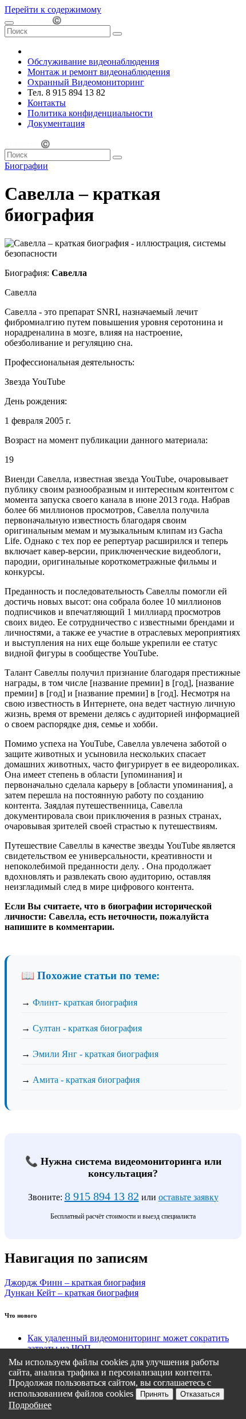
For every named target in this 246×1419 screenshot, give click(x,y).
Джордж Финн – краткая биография (75, 1282)
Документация (56, 123)
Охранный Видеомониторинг (85, 82)
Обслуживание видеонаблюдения (93, 61)
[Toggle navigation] (9, 23)
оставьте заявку (188, 1197)
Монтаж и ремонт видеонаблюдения (98, 72)
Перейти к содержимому (53, 9)
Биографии (26, 166)
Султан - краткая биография (87, 1028)
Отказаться (200, 1394)
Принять (154, 1394)
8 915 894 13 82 (102, 1196)
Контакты (46, 103)
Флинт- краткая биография (85, 1002)
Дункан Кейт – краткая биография (71, 1293)
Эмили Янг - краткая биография (95, 1054)
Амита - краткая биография (86, 1080)
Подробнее (30, 1405)
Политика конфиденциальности (90, 113)
